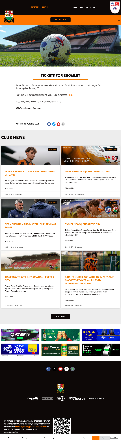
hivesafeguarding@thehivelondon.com (31, 426)
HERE (70, 95)
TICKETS (35, 7)
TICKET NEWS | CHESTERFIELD (82, 224)
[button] (119, 20)
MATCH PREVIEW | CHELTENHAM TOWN (87, 171)
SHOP (45, 7)
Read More (114, 437)
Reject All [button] (105, 438)
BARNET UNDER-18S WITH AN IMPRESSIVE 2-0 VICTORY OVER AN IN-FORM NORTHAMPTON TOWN (89, 280)
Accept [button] (95, 438)
